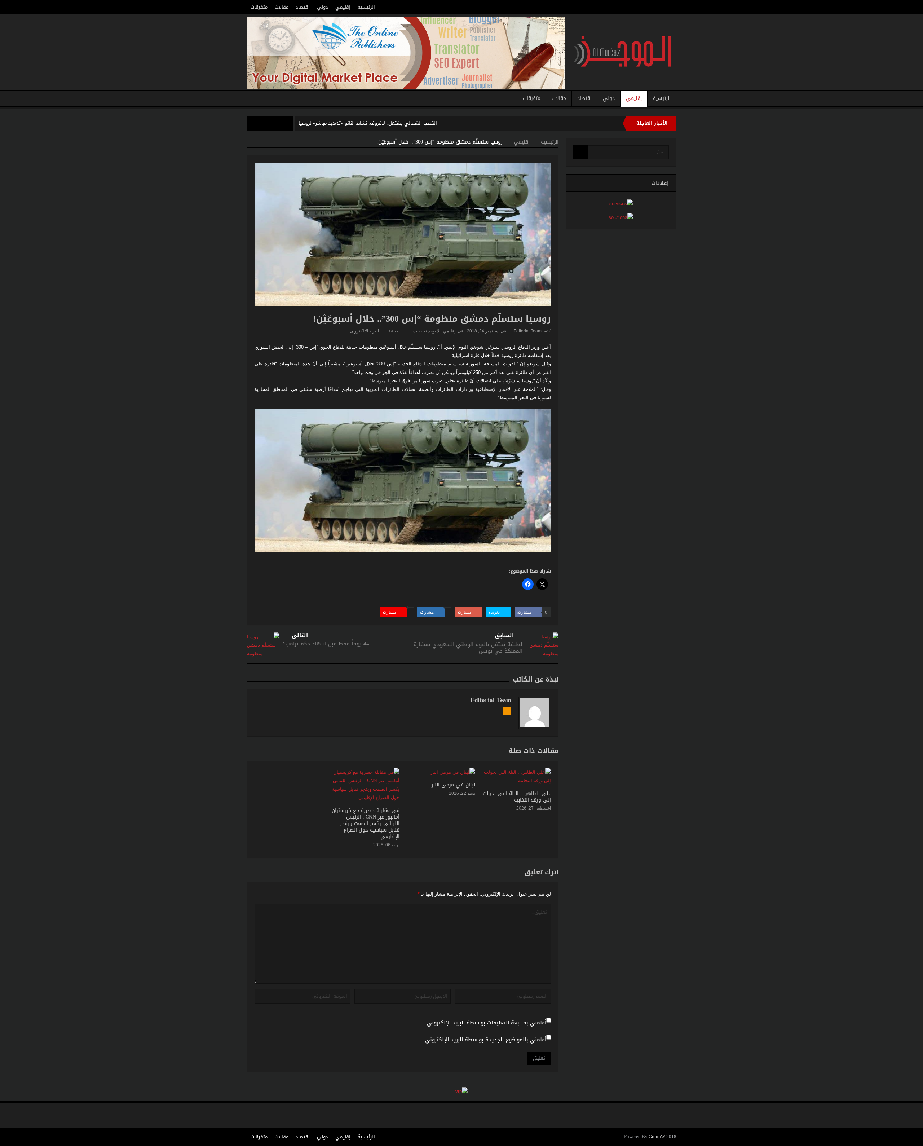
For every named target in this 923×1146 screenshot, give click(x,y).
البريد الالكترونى (364, 331)
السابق (504, 635)
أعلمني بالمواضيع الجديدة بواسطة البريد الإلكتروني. (485, 1040)
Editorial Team (527, 331)
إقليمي (342, 7)
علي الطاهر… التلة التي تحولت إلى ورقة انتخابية (517, 797)
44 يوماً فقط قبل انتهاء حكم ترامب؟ (326, 644)
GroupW (657, 1136)
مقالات (281, 7)
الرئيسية (366, 7)
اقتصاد (303, 7)
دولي (322, 7)
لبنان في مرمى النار (453, 785)
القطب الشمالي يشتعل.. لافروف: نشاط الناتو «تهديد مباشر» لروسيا (368, 123)
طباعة (394, 331)
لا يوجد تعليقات (426, 331)
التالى (300, 635)
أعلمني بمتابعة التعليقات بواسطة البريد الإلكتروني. (485, 1023)
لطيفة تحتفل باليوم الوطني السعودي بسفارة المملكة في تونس (468, 647)
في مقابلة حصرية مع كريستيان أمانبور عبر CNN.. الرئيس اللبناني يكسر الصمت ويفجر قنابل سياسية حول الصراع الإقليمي (365, 824)
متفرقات (259, 7)
